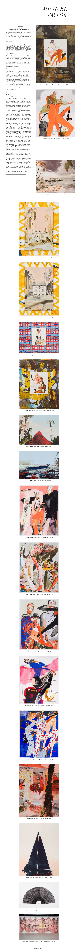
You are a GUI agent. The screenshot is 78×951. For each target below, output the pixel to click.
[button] (11, 10)
